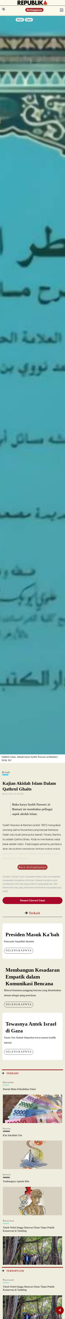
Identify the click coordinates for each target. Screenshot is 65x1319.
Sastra (7, 1128)
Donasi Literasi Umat (32, 900)
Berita (20, 20)
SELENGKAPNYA (19, 950)
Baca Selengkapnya (32, 867)
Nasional (8, 1221)
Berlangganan (34, 10)
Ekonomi (8, 1082)
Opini (28, 20)
